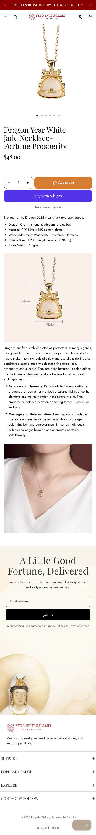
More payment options (48, 207)
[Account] (80, 17)
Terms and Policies (48, 828)
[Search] (15, 17)
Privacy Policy (55, 626)
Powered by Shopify (64, 817)
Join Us (48, 614)
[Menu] (5, 17)
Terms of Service (79, 626)
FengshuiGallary (40, 817)
